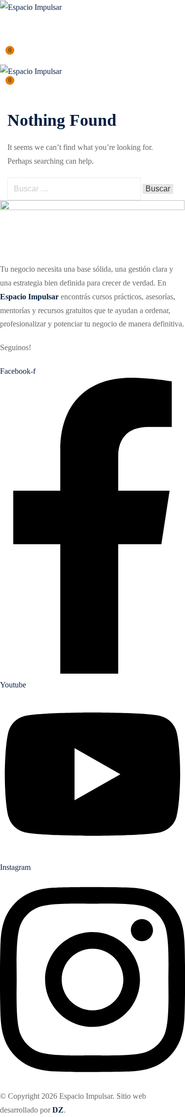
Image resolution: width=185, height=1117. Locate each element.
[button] (4, 23)
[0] (3, 56)
